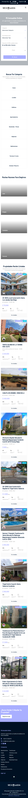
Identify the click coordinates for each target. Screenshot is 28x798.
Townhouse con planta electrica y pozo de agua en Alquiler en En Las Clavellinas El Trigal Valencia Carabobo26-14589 (13, 634)
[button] (25, 50)
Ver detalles (14, 315)
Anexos (2, 764)
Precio (13, 50)
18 (24, 293)
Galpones (3, 759)
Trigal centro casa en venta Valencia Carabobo (11, 585)
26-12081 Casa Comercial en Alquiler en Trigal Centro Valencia (13, 487)
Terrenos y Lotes (13, 752)
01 (24, 579)
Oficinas (3, 757)
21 (24, 626)
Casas (2, 752)
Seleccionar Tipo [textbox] (6, 37)
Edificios (11, 755)
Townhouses (12, 750)
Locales (2, 755)
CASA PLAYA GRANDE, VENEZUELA (13, 393)
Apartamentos (4, 750)
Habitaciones (4, 766)
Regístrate (21, 1)
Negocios (11, 757)
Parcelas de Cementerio (6, 769)
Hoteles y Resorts (5, 762)
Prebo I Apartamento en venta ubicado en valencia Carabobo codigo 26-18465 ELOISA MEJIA (12, 683)
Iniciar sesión (13, 3)
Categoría (4, 28)
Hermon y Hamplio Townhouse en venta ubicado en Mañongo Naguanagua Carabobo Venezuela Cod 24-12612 (13, 536)
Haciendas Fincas (13, 759)
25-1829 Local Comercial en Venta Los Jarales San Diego (13, 299)
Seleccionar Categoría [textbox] (7, 30)
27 (24, 388)
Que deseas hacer (6, 35)
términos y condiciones (14, 795)
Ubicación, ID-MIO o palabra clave (10, 43)
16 (24, 433)
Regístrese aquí (6, 716)
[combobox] (14, 30)
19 (24, 528)
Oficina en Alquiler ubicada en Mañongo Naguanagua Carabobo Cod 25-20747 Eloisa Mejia (13, 440)
